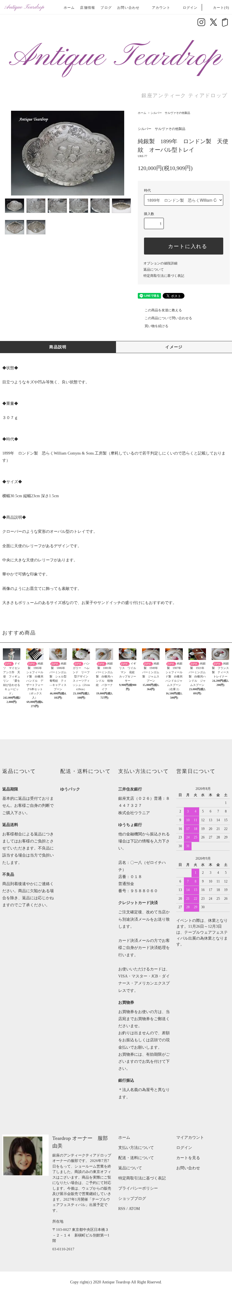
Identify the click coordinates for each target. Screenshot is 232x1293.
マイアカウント (190, 1137)
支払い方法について (136, 1148)
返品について (153, 269)
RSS (121, 1209)
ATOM (134, 1209)
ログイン (190, 8)
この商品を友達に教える (163, 310)
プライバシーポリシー (138, 1188)
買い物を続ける (156, 326)
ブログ (106, 8)
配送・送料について (136, 1158)
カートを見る (188, 1158)
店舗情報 (87, 8)
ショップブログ (132, 1198)
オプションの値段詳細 (160, 263)
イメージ (174, 347)
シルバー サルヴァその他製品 (170, 112)
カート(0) (221, 8)
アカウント (161, 8)
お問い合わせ (128, 8)
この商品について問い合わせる (168, 318)
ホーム (69, 8)
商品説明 (58, 347)
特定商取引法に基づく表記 (163, 276)
